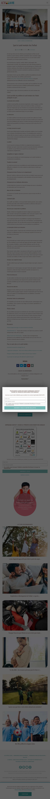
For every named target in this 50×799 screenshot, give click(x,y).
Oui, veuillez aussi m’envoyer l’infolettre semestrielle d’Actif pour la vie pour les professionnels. (23, 404)
